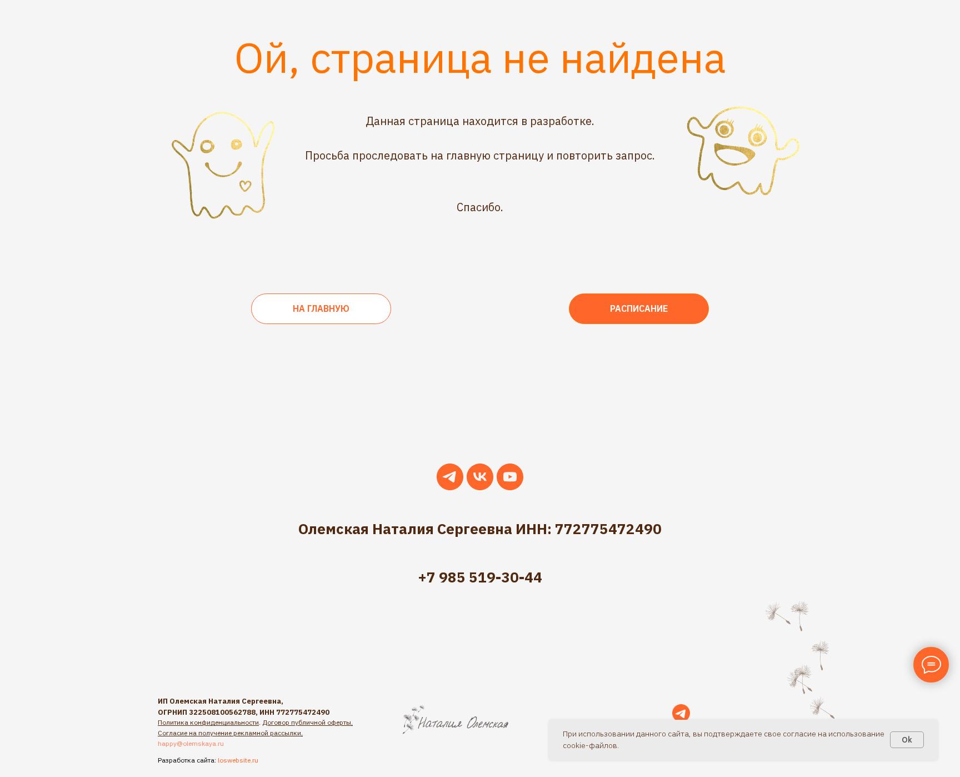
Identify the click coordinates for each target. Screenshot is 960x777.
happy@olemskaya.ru (191, 743)
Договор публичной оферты (306, 722)
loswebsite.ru (238, 760)
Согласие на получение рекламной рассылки (229, 733)
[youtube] (510, 477)
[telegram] (450, 477)
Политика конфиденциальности (208, 722)
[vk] (480, 477)
